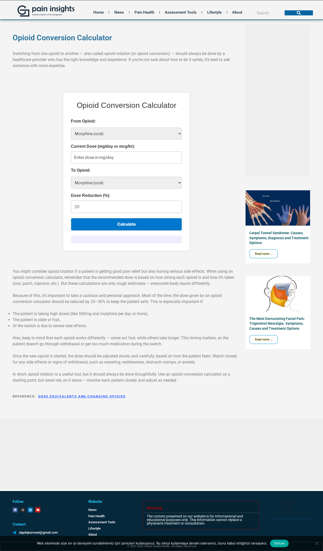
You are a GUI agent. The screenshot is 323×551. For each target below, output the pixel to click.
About (237, 12)
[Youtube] (37, 509)
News (119, 12)
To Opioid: (81, 170)
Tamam (279, 543)
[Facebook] (15, 509)
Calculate (126, 224)
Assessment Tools (181, 12)
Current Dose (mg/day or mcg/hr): (103, 146)
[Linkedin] (30, 509)
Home (98, 12)
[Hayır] (316, 543)
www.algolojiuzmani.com (292, 518)
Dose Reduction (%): (90, 195)
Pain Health (144, 12)
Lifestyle (214, 12)
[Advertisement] (278, 100)
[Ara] (299, 12)
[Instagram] (22, 509)
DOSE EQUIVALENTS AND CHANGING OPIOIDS (81, 396)
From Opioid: (83, 121)
